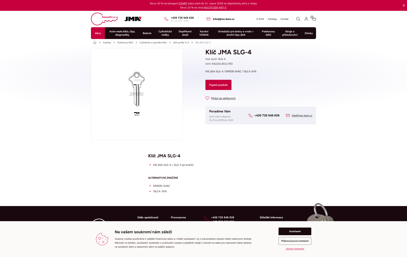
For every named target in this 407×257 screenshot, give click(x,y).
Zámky (309, 33)
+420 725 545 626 (182, 17)
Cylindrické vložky (165, 33)
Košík (314, 19)
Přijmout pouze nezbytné (295, 240)
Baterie (147, 33)
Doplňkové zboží (185, 33)
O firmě (260, 19)
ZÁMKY (183, 3)
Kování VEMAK (204, 33)
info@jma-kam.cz (223, 19)
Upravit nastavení (295, 248)
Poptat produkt (218, 84)
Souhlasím (295, 231)
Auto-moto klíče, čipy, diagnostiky (122, 33)
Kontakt (285, 19)
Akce (98, 33)
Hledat (298, 19)
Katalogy (272, 19)
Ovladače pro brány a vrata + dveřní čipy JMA (236, 33)
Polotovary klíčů (268, 33)
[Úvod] (95, 42)
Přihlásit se (306, 19)
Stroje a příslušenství (289, 33)
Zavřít (404, 5)
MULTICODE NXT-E (215, 7)
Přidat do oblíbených (223, 98)
